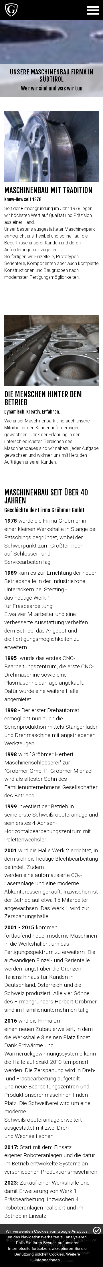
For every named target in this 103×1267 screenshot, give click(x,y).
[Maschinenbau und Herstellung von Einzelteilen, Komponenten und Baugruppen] (11, 15)
